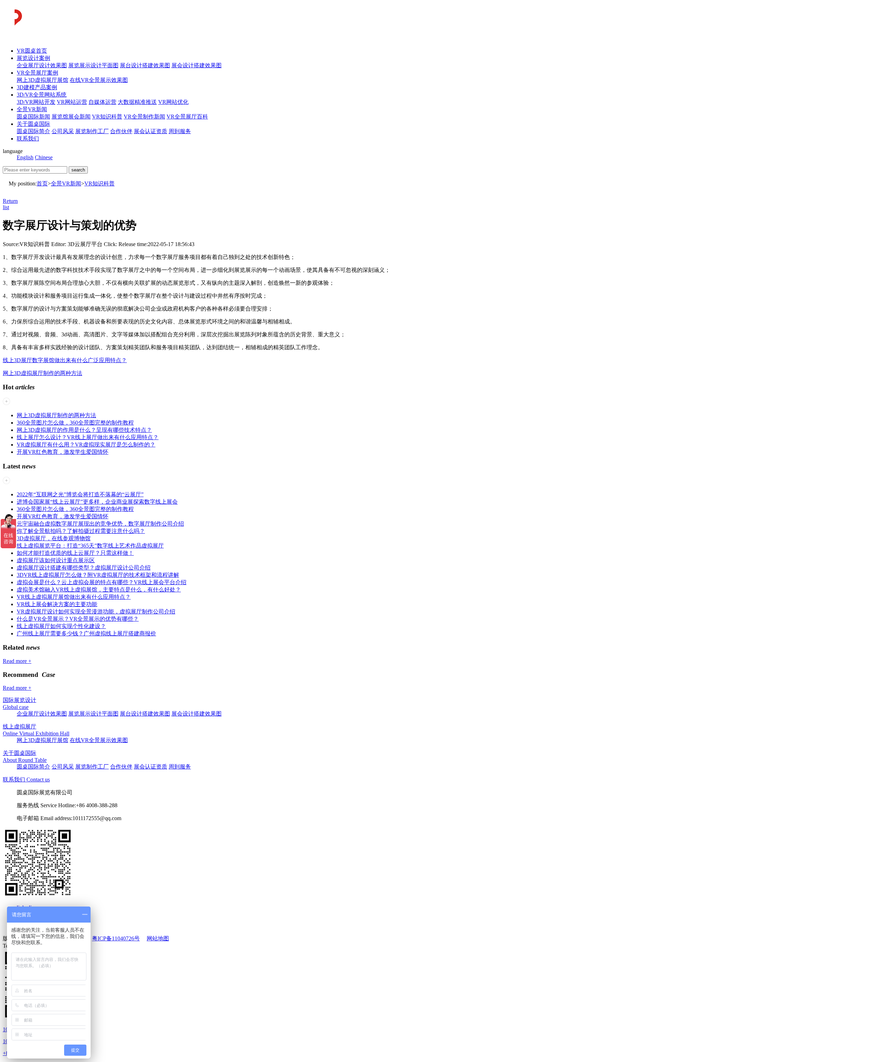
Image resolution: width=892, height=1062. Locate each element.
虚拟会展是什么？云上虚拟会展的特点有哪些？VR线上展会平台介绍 (101, 582)
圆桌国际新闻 (33, 117)
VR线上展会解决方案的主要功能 (57, 604)
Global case (16, 707)
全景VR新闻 (32, 109)
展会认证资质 (150, 131)
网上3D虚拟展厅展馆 (42, 80)
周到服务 (180, 131)
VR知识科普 (107, 117)
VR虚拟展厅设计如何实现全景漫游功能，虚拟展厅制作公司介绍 (96, 611)
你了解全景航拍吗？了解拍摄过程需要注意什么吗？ (81, 531)
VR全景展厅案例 (37, 73)
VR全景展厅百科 (187, 117)
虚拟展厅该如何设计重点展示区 (56, 560)
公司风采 (63, 131)
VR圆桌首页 (32, 51)
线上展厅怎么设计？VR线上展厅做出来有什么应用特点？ (88, 437)
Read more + (17, 661)
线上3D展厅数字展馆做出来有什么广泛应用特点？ (65, 360)
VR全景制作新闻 (144, 117)
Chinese (44, 157)
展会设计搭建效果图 (196, 65)
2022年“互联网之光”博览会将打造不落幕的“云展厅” (80, 494)
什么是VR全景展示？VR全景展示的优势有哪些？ (78, 619)
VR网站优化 (173, 102)
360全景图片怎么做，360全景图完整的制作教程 (75, 423)
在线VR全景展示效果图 (99, 80)
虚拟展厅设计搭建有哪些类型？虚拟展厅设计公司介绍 (84, 568)
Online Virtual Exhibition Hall (36, 733)
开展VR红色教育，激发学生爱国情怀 (62, 452)
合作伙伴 (121, 131)
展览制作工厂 (92, 131)
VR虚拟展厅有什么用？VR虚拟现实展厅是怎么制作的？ (86, 445)
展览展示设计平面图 (93, 65)
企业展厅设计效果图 (42, 65)
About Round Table (25, 760)
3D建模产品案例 (37, 87)
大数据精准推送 (137, 102)
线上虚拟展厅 (19, 726)
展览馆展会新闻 (71, 117)
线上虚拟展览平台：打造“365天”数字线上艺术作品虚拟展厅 (90, 546)
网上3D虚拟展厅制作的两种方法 (42, 373)
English (25, 157)
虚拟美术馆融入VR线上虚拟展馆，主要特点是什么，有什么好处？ (99, 590)
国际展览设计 (19, 700)
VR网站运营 (72, 102)
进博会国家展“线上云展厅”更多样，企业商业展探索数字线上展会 (97, 502)
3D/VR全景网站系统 (42, 95)
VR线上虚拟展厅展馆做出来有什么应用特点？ (74, 597)
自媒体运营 (102, 102)
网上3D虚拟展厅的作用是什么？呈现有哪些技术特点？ (84, 430)
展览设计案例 (33, 58)
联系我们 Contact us (26, 779)
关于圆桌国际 (33, 124)
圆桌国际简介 (33, 131)
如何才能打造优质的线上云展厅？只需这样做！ (75, 553)
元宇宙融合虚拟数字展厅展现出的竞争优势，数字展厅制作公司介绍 (100, 524)
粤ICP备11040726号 (116, 938)
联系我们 (28, 139)
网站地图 (158, 938)
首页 (42, 183)
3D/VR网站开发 (36, 102)
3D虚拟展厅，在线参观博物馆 (54, 538)
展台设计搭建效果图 (145, 65)
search (78, 170)
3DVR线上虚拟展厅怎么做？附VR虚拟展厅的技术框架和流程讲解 (98, 575)
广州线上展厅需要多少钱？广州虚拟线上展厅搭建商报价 (86, 633)
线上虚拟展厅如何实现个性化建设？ (61, 626)
